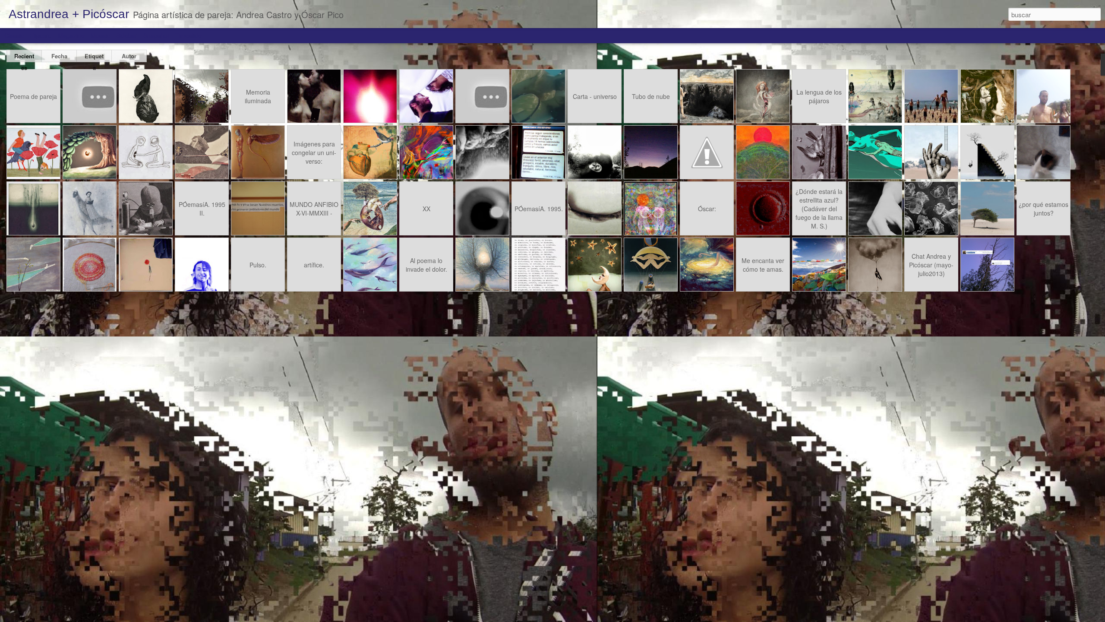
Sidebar (126, 35)
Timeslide (188, 35)
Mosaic (100, 35)
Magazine (71, 35)
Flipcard (41, 35)
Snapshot (156, 35)
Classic (14, 35)
